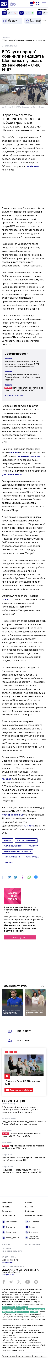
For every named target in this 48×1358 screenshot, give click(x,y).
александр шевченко (26, 840)
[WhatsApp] (29, 877)
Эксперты (10, 1227)
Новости (8, 358)
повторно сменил (12, 814)
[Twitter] (15, 877)
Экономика (7, 1202)
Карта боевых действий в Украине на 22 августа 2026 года (23, 1147)
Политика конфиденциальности (12, 1250)
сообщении (32, 166)
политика (33, 846)
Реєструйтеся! (20, 937)
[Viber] (22, 877)
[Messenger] (35, 877)
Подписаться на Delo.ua (21, 1090)
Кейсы (32, 1227)
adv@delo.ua (7, 1263)
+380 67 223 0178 (10, 1260)
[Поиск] (37, 4)
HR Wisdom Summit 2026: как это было (22, 1082)
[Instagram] (36, 1281)
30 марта (29, 825)
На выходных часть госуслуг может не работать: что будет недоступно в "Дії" (22, 1171)
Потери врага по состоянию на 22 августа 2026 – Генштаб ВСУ (23, 389)
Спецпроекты (8, 1215)
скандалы (8, 862)
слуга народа (32, 857)
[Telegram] (9, 877)
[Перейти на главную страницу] (4, 4)
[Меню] (44, 4)
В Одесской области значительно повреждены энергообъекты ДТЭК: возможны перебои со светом (22, 364)
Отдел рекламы (32, 1244)
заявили (14, 452)
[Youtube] (27, 1281)
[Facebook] (3, 877)
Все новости (11, 395)
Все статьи (23, 1040)
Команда (6, 1244)
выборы (7, 840)
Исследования (12, 1238)
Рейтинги (29, 1211)
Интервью (34, 1232)
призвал (7, 778)
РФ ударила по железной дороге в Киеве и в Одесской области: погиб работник (22, 377)
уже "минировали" (12, 474)
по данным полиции (28, 456)
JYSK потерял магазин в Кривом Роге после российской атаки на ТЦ (23, 1159)
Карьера (29, 1207)
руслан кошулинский (13, 846)
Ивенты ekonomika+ (34, 1215)
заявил (6, 599)
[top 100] (12, 4)
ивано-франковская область (17, 851)
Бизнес (28, 1202)
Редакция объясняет (34, 1238)
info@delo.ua (8, 1274)
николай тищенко (12, 857)
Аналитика (11, 1232)
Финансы (6, 1207)
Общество (7, 1211)
